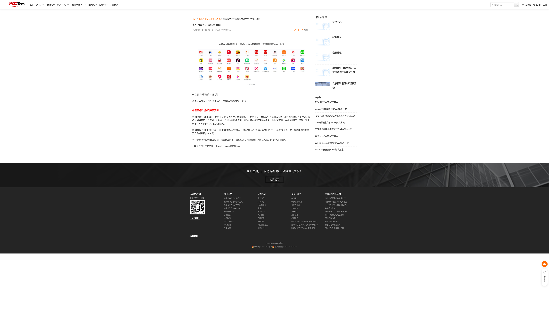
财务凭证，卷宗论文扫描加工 (336, 211)
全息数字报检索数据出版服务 (336, 205)
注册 (545, 4)
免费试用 (274, 179)
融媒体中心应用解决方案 (210, 18)
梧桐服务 (294, 218)
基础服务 (261, 221)
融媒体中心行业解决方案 (233, 201)
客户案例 (261, 215)
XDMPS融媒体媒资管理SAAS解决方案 (333, 129)
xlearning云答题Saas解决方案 (329, 149)
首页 (194, 18)
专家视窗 (227, 228)
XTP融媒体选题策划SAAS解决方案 (332, 142)
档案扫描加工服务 (332, 221)
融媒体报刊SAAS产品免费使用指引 (304, 224)
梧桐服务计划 (229, 211)
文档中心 (261, 201)
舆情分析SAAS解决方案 (326, 135)
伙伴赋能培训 (296, 201)
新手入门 (261, 228)
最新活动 (261, 211)
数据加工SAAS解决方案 (326, 101)
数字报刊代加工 (331, 208)
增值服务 (227, 218)
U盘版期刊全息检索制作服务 (336, 201)
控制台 (528, 4)
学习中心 (294, 198)
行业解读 (227, 224)
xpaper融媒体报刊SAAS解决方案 (331, 108)
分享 (306, 30)
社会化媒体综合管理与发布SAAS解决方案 (335, 115)
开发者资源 (262, 205)
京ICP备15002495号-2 (263, 246)
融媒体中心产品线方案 (232, 198)
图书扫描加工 (330, 218)
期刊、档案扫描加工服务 (334, 215)
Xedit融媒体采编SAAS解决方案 (330, 122)
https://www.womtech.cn (234, 100)
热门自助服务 (229, 221)
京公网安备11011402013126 (286, 246)
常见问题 (261, 198)
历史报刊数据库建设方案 (334, 228)
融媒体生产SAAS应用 (232, 208)
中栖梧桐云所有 (274, 116)
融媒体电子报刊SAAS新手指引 (303, 228)
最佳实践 (261, 208)
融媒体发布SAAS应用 (232, 205)
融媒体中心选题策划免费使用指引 (304, 221)
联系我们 (195, 217)
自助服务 (227, 215)
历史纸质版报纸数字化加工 (335, 198)
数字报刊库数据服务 (333, 224)
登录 (538, 4)
